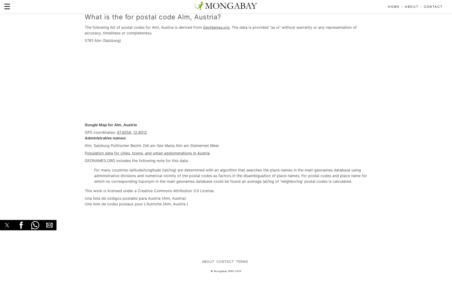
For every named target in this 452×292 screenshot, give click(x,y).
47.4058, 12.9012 (132, 132)
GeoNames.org (216, 27)
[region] (226, 83)
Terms (242, 262)
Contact (433, 6)
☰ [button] (7, 6)
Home (394, 6)
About (412, 6)
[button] (7, 225)
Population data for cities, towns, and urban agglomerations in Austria (147, 153)
